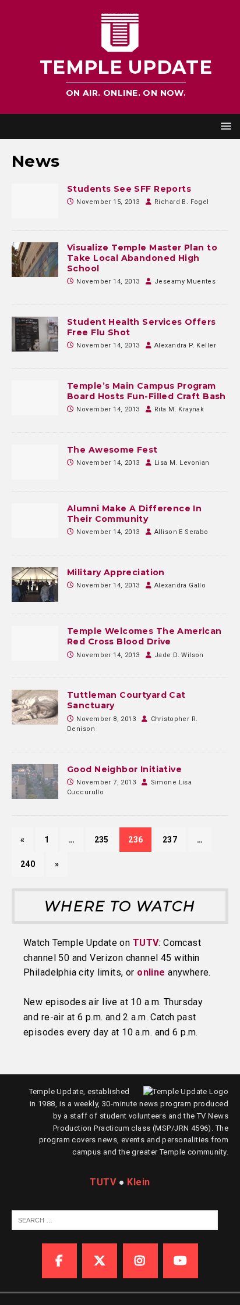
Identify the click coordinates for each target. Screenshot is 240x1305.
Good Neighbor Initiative (124, 769)
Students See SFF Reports (129, 189)
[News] (35, 201)
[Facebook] (59, 1260)
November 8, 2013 (106, 719)
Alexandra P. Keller (185, 345)
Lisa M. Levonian (182, 463)
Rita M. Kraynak (179, 409)
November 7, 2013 (106, 782)
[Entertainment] (35, 398)
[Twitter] (99, 1260)
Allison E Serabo (181, 532)
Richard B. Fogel (181, 202)
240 (27, 864)
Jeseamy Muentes (185, 281)
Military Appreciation (116, 572)
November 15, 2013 (107, 202)
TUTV (146, 942)
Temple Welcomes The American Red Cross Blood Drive (144, 636)
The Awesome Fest (112, 449)
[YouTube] (180, 1260)
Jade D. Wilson (179, 655)
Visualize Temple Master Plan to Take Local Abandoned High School (142, 258)
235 (101, 839)
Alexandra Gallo (180, 585)
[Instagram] (140, 1260)
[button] (224, 126)
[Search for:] (115, 1219)
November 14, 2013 (107, 281)
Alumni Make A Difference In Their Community (134, 513)
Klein (138, 1182)
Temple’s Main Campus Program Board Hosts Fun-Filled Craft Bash (146, 391)
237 (170, 839)
